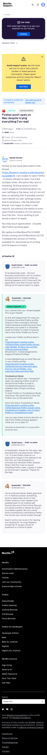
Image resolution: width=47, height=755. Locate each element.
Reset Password (9, 674)
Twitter (5, 577)
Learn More (23, 87)
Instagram (12, 709)
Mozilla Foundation (22, 718)
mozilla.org (7, 734)
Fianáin (5, 747)
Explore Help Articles (12, 586)
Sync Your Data (9, 678)
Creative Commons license (30, 727)
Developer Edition (10, 633)
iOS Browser (7, 614)
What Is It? (7, 669)
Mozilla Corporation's (17, 715)
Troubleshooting (20, 137)
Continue (23, 34)
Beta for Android (9, 642)
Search (33, 5)
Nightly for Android (11, 650)
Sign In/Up (7, 665)
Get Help (6, 683)
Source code (7, 573)
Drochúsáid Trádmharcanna (14, 569)
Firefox (7, 15)
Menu (38, 5)
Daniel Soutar (16, 158)
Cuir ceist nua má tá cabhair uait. (33, 101)
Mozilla (8, 553)
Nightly (5, 646)
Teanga (5, 697)
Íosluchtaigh (8, 601)
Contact (6, 751)
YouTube (7, 709)
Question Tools (8, 43)
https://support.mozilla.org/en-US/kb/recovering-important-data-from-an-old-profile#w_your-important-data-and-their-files (21, 367)
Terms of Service (10, 738)
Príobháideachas (10, 742)
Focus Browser (9, 618)
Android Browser (10, 610)
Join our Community (11, 582)
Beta (4, 637)
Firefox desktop (9, 605)
